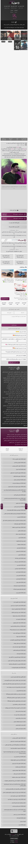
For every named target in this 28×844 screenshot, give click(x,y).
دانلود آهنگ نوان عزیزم (21, 636)
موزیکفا (14, 2)
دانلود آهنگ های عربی (21, 565)
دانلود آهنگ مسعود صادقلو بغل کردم (18, 748)
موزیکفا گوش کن (4, 298)
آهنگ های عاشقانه (4, 303)
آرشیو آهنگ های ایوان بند (14, 223)
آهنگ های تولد (17, 303)
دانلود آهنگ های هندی (21, 579)
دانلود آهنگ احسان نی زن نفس (19, 814)
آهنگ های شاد (24, 303)
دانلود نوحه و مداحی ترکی (21, 711)
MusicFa (12, 22)
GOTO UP (15, 831)
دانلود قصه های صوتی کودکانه (19, 589)
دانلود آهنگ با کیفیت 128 (18, 218)
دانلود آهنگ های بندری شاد (20, 562)
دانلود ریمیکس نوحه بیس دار (20, 715)
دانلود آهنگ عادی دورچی (21, 503)
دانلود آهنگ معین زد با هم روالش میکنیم (17, 664)
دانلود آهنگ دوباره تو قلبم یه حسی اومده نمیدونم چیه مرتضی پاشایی (15, 785)
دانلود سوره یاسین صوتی (21, 728)
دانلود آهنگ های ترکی (21, 548)
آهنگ (18, 145)
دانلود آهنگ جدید (22, 825)
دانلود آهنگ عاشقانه (21, 544)
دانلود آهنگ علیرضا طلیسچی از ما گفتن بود (17, 657)
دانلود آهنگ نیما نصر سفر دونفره (19, 616)
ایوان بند (20, 186)
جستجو (14, 18)
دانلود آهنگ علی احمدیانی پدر (20, 756)
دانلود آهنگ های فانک (21, 654)
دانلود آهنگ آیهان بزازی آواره (20, 524)
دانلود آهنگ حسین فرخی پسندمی (19, 806)
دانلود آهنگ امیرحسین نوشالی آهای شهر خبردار (16, 510)
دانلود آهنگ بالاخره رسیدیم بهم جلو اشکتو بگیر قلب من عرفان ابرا (15, 490)
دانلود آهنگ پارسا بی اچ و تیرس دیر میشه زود (17, 799)
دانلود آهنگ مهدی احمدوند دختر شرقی (18, 473)
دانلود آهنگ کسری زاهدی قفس (19, 650)
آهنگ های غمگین (11, 303)
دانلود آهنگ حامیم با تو (21, 619)
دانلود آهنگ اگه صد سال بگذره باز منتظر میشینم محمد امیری (15, 810)
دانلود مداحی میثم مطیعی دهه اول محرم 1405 (17, 701)
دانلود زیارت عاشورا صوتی (21, 725)
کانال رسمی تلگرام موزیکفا (14, 227)
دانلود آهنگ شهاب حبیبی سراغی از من (18, 796)
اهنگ (12, 149)
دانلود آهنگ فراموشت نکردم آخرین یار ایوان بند (15, 143)
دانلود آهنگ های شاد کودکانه (20, 586)
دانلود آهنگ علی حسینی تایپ (20, 506)
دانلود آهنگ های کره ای (21, 572)
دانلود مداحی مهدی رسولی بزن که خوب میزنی (17, 660)
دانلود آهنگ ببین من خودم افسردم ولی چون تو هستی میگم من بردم (15, 499)
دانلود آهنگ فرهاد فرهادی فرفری (19, 770)
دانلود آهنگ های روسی (21, 575)
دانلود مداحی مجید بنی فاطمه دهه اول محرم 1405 (16, 694)
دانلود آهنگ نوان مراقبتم (21, 767)
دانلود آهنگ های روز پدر (21, 592)
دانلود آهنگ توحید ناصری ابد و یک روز (18, 605)
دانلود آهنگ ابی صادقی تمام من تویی (18, 626)
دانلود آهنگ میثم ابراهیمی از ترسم (19, 609)
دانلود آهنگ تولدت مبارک (21, 534)
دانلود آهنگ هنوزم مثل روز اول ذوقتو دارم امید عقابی (15, 513)
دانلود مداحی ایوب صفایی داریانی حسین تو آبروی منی (15, 680)
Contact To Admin (14, 838)
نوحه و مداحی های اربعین (21, 718)
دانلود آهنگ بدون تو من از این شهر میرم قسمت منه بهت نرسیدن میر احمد (14, 752)
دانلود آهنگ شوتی (22, 555)
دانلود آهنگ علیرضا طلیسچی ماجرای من (18, 640)
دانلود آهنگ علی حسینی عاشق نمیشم (18, 760)
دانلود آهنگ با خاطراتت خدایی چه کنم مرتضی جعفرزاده (15, 780)
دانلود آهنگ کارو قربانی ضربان (20, 480)
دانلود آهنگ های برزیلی (21, 582)
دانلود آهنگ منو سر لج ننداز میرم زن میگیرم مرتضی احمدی (14, 792)
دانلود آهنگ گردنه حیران (21, 469)
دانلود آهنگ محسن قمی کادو (20, 495)
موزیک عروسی (23, 821)
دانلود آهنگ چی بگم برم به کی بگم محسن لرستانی (16, 789)
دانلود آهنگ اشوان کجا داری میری (19, 763)
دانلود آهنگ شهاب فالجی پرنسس (19, 466)
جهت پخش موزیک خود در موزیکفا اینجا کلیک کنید (14, 27)
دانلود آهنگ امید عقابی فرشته (20, 643)
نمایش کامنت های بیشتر (14, 362)
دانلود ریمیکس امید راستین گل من (19, 803)
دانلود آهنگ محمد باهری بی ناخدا (19, 459)
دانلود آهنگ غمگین (22, 531)
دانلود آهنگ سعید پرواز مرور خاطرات (18, 612)
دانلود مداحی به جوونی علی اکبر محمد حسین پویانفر (15, 708)
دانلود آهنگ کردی (22, 537)
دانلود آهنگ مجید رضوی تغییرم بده (19, 667)
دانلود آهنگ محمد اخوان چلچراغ (19, 623)
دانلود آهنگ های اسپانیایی (20, 568)
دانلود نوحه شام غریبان (21, 690)
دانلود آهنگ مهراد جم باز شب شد (19, 647)
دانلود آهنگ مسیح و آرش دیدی (19, 633)
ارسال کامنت (14, 325)
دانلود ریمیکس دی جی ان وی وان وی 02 (18, 629)
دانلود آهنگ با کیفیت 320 (18, 214)
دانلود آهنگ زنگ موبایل (21, 551)
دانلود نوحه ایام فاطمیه (21, 541)
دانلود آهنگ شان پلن (21, 517)
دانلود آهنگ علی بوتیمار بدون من (19, 483)
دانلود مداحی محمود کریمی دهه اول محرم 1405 (16, 697)
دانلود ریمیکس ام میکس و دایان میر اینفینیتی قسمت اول (14, 520)
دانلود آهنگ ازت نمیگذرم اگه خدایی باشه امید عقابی (15, 745)
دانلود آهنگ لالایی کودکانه (20, 558)
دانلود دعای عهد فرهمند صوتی (20, 721)
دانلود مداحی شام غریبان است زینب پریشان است (16, 687)
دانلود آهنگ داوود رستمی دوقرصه (19, 777)
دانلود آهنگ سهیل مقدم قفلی (19, 476)
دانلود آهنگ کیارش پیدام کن (20, 462)
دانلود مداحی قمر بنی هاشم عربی (19, 704)
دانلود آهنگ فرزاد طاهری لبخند (19, 602)
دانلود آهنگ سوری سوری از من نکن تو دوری (17, 486)
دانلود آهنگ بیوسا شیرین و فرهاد (19, 527)
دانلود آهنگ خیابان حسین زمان (20, 774)
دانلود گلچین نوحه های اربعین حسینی (18, 677)
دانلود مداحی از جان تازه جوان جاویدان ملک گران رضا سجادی (14, 684)
